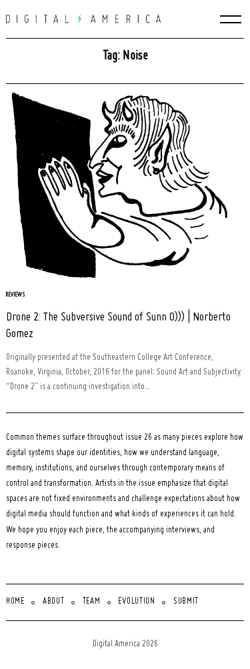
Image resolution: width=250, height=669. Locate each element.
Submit (186, 602)
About (54, 602)
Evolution (136, 602)
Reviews (16, 295)
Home (15, 602)
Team (92, 602)
